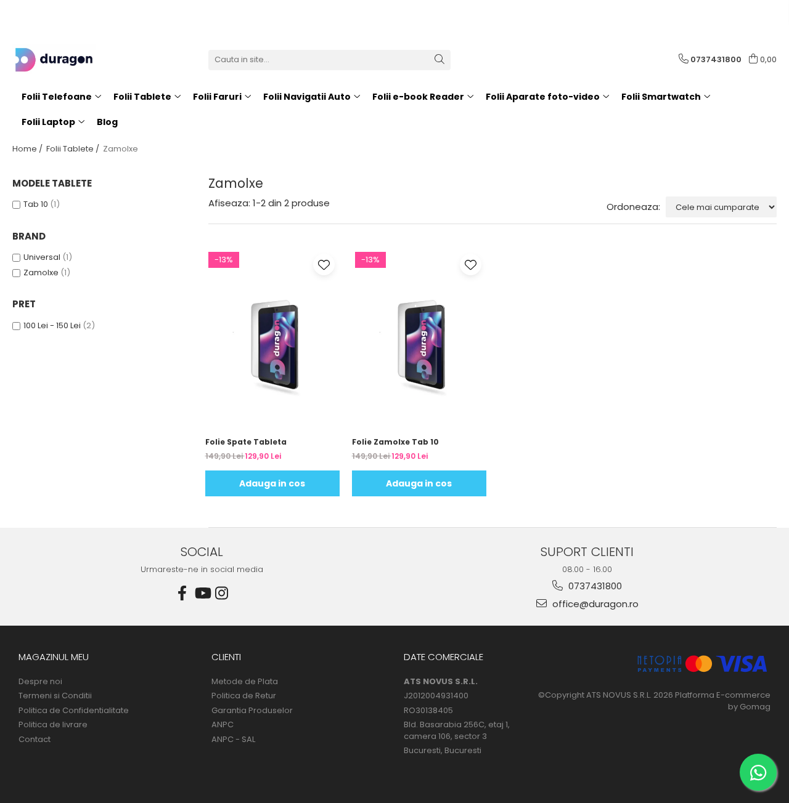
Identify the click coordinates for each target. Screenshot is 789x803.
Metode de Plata (244, 681)
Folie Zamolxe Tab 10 (395, 442)
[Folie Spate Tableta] (272, 339)
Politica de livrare (53, 724)
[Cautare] (439, 60)
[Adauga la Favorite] (324, 264)
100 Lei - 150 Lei (52, 325)
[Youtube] (202, 593)
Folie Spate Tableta (246, 442)
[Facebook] (182, 593)
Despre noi (40, 681)
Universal (41, 257)
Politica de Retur (243, 695)
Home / (28, 149)
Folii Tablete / (73, 149)
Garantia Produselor (252, 710)
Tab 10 (35, 204)
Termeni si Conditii (55, 695)
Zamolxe (41, 272)
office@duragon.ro (594, 603)
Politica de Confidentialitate (73, 710)
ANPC (222, 724)
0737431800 (594, 585)
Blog (107, 122)
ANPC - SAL (233, 739)
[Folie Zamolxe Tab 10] (419, 339)
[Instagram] (222, 593)
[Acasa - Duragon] (74, 59)
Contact (34, 739)
